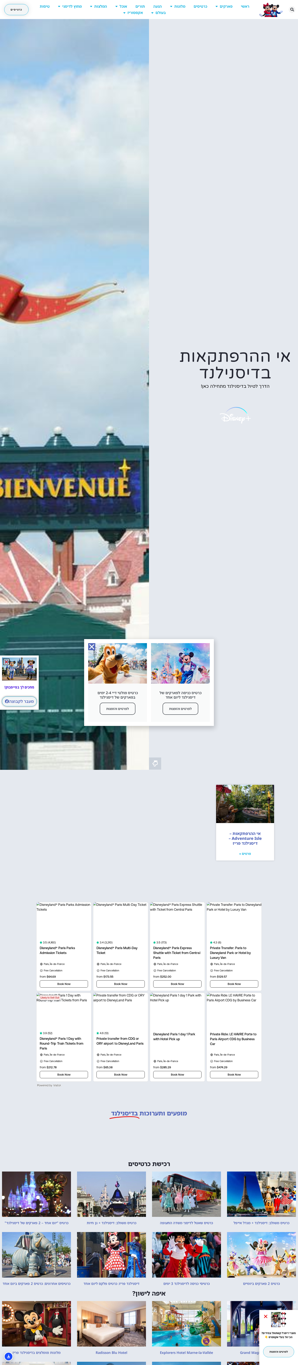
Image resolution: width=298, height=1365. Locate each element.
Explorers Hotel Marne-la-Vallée (186, 1352)
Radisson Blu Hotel (111, 1352)
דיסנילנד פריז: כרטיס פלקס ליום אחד (111, 1283)
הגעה (157, 6)
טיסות (45, 6)
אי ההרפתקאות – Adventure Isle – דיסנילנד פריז (245, 838)
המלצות (100, 6)
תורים (140, 6)
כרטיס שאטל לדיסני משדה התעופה (186, 1223)
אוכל (123, 6)
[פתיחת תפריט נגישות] (8, 1356)
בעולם (160, 12)
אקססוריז (135, 12)
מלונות (179, 6)
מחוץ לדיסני (72, 6)
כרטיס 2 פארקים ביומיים (261, 1283)
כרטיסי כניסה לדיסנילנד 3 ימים (186, 1283)
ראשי (245, 6)
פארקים (226, 6)
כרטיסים (200, 6)
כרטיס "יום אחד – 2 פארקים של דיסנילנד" (37, 1223)
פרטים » (245, 853)
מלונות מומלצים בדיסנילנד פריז (37, 1352)
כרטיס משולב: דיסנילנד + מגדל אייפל (261, 1223)
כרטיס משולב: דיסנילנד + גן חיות (111, 1223)
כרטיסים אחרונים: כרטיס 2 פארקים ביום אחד (37, 1283)
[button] (292, 9)
